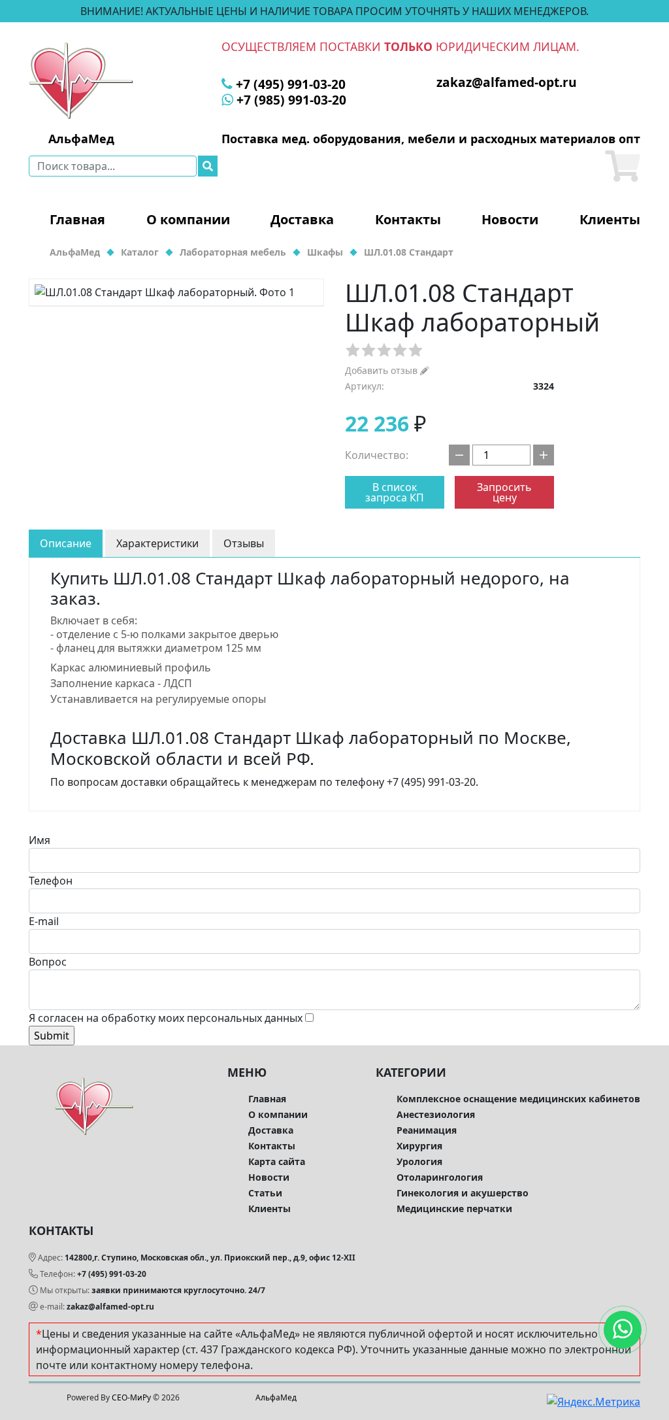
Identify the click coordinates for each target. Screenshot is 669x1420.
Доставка (302, 219)
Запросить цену (504, 492)
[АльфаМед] (81, 79)
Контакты (408, 219)
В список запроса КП (394, 492)
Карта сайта (276, 1161)
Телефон (51, 880)
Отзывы (243, 543)
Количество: (376, 455)
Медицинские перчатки (454, 1208)
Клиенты (609, 219)
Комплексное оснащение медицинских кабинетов (518, 1098)
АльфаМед (276, 1397)
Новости (509, 219)
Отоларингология (440, 1177)
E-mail (44, 921)
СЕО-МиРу (131, 1397)
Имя (39, 840)
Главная (77, 219)
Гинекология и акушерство (463, 1193)
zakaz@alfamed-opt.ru (110, 1306)
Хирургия (419, 1146)
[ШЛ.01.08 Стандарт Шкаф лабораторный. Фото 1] (176, 292)
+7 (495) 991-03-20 (111, 1273)
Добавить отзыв (382, 370)
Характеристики (157, 543)
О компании (188, 219)
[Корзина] (622, 166)
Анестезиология (436, 1114)
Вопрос (48, 962)
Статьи (265, 1193)
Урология (419, 1161)
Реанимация (427, 1130)
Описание (65, 543)
